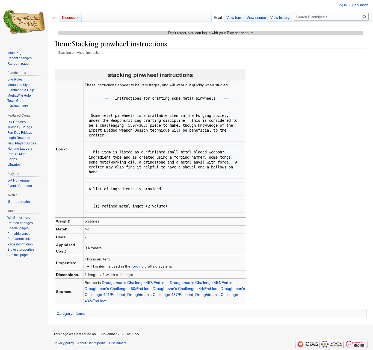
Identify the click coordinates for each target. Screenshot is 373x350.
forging (138, 266)
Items (80, 313)
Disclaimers (117, 343)
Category (64, 313)
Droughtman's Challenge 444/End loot (185, 288)
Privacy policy (64, 343)
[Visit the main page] (24, 22)
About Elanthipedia (91, 343)
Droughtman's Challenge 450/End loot (117, 288)
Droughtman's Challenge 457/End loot (135, 282)
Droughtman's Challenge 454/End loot (203, 282)
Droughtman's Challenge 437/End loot (160, 294)
